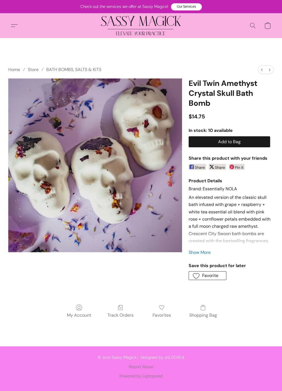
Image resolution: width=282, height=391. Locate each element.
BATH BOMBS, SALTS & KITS (73, 69)
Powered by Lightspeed (141, 376)
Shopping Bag (203, 315)
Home (14, 69)
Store (33, 69)
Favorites (162, 315)
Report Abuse (141, 367)
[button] (186, 6)
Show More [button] (200, 252)
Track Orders (120, 315)
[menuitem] (262, 70)
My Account (79, 315)
